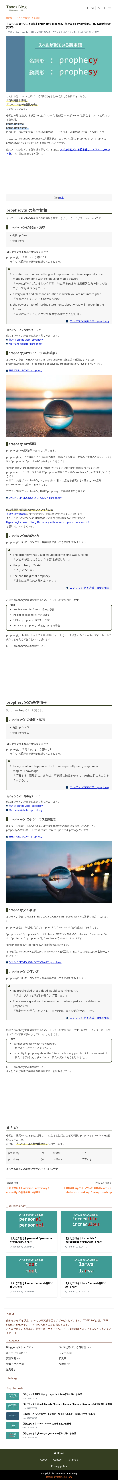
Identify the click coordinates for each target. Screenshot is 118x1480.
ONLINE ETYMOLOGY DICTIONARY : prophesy (35, 962)
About (43, 1459)
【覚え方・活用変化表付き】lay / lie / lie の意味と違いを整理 (52, 1394)
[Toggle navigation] (109, 8)
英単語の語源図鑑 (16, 513)
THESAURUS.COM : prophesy (25, 836)
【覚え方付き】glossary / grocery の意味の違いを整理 (49, 1433)
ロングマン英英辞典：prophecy (89, 321)
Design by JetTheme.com (59, 1476)
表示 (61, 197)
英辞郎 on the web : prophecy (26, 339)
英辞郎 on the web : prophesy (26, 805)
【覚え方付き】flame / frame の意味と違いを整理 (46, 1423)
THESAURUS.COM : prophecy (25, 370)
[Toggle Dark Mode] (98, 8)
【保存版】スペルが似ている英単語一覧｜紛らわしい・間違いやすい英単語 (58, 1413)
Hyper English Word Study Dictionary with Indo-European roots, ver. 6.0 (47, 522)
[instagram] (92, 8)
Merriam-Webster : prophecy (25, 343)
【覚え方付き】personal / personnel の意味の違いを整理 (31, 1240)
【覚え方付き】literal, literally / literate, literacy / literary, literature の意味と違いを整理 (67, 1404)
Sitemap (73, 1459)
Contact (57, 1459)
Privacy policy (59, 1466)
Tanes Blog (71, 1473)
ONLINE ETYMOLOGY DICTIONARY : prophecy (35, 498)
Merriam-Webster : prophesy (25, 810)
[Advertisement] (59, 672)
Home (60, 1453)
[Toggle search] (104, 8)
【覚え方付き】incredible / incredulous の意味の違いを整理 (83, 1240)
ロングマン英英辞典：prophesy (89, 787)
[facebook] (87, 8)
